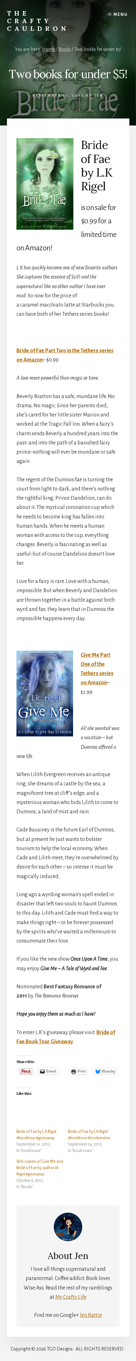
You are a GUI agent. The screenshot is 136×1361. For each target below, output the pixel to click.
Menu (121, 14)
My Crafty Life (70, 1297)
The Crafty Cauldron (38, 20)
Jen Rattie (91, 1315)
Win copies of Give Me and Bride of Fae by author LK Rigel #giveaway (39, 1167)
